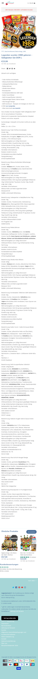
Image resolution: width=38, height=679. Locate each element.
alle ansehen (31, 532)
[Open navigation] (2, 3)
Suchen (3, 630)
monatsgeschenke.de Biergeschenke (24, 657)
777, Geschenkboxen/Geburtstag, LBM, (13, 51)
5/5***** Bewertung (7, 621)
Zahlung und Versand (17, 611)
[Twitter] (13, 587)
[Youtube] (22, 587)
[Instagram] (25, 587)
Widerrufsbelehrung (7, 637)
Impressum (5, 623)
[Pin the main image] (12, 68)
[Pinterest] (19, 587)
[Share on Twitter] (10, 68)
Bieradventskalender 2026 (9, 645)
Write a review (4, 571)
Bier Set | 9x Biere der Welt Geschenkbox (27, 554)
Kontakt (3, 639)
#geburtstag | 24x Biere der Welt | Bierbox (8, 554)
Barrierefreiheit (6, 626)
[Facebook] (16, 587)
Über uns (4, 643)
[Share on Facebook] (7, 68)
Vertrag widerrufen (10, 618)
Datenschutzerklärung (8, 641)
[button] (24, 557)
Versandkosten (12, 63)
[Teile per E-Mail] (14, 68)
